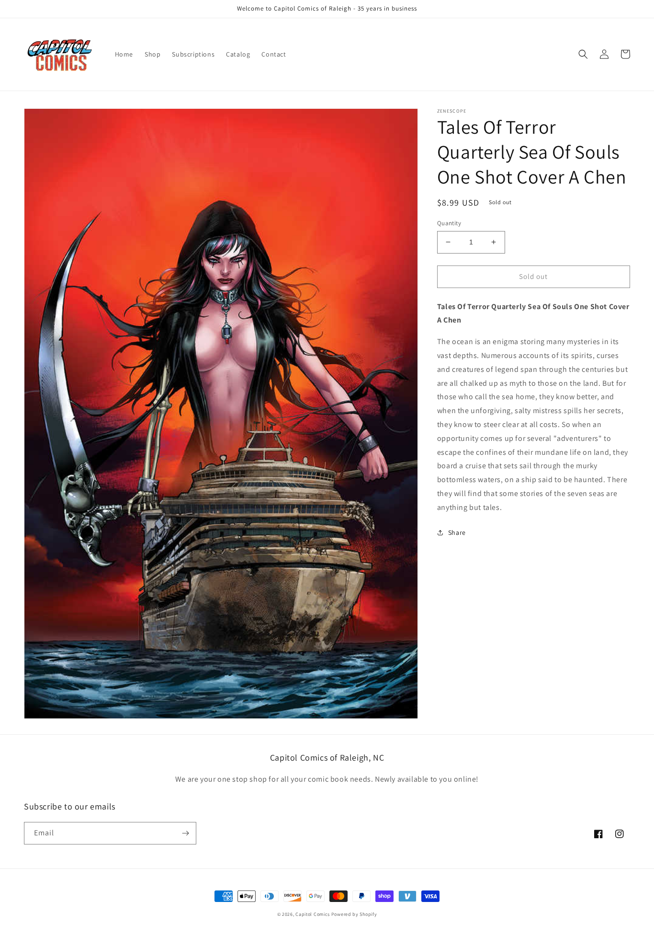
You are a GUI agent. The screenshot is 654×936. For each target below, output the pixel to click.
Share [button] (457, 532)
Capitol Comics (312, 914)
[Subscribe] (185, 833)
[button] (583, 54)
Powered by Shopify (354, 914)
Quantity (449, 223)
